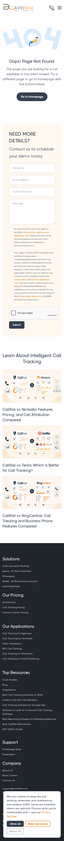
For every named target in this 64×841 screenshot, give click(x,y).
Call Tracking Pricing (13, 607)
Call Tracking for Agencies (17, 633)
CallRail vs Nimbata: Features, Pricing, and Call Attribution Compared (27, 414)
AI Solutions (9, 602)
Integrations (9, 689)
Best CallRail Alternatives (16, 724)
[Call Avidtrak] (51, 7)
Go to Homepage (32, 96)
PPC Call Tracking (12, 648)
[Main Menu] (60, 7)
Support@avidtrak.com (30, 296)
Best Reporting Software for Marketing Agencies (29, 719)
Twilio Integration (11, 643)
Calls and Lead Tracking (15, 566)
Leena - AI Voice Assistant (16, 571)
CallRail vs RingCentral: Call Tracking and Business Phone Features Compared (27, 520)
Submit (17, 324)
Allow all (15, 823)
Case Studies (9, 679)
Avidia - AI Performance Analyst (20, 581)
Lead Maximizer (11, 586)
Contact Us (8, 780)
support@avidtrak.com (15, 788)
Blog (5, 684)
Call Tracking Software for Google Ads (23, 705)
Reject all (15, 831)
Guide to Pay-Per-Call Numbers (19, 700)
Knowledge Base (11, 749)
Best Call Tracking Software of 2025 (22, 695)
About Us (7, 770)
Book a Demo (10, 775)
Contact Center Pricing (15, 612)
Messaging (8, 576)
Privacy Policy (30, 232)
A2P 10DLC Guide (12, 729)
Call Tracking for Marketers (17, 653)
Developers (8, 754)
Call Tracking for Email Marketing (20, 658)
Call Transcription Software (17, 638)
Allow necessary (38, 823)
